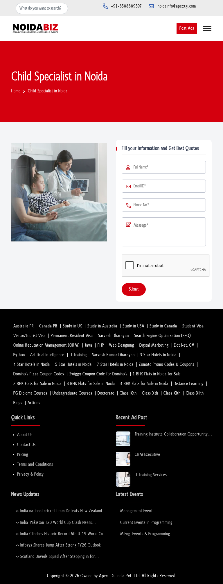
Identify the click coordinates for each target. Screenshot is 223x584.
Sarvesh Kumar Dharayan (113, 355)
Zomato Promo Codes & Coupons (166, 364)
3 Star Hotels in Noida (158, 355)
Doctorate (106, 393)
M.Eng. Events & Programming (145, 534)
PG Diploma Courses (30, 393)
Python (19, 355)
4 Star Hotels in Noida (31, 364)
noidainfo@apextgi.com (177, 6)
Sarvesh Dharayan (113, 336)
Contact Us (26, 445)
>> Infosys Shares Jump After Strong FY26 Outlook (58, 545)
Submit (134, 289)
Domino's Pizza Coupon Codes (38, 374)
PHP (101, 345)
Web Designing (121, 345)
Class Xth (150, 393)
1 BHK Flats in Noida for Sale (157, 374)
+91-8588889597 (126, 6)
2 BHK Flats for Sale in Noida (37, 383)
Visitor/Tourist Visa (29, 336)
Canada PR (48, 326)
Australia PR (23, 326)
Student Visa (193, 326)
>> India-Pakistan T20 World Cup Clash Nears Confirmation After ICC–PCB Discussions (54, 522)
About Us (25, 435)
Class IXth (128, 393)
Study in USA (133, 326)
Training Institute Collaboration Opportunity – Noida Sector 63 (171, 434)
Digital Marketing (154, 345)
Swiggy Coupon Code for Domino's (98, 374)
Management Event (136, 511)
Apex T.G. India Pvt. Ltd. (120, 576)
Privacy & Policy (30, 474)
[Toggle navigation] (207, 28)
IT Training (78, 355)
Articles (34, 403)
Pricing (22, 454)
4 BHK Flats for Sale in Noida (144, 383)
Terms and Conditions (35, 464)
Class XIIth (195, 393)
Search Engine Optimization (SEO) (162, 336)
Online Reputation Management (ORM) (46, 345)
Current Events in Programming (146, 522)
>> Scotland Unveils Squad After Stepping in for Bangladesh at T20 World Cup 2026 (55, 556)
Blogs (17, 403)
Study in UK (72, 326)
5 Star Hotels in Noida (73, 364)
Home (16, 91)
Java (88, 345)
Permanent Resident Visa (72, 336)
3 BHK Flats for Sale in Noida (91, 383)
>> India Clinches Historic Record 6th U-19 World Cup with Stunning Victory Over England (60, 534)
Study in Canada (163, 326)
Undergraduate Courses (72, 393)
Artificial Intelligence (47, 355)
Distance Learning (189, 383)
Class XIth (172, 393)
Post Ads (186, 28)
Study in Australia (102, 326)
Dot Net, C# (184, 345)
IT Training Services (151, 475)
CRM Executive (147, 454)
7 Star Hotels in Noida (115, 364)
